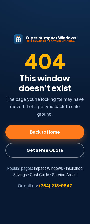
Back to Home (45, 132)
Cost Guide (39, 174)
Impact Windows (48, 168)
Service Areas (64, 174)
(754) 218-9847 (55, 185)
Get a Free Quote (45, 150)
